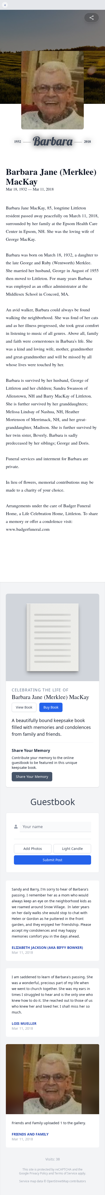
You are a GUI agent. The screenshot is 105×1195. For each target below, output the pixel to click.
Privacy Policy (39, 1173)
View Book (24, 707)
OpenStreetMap (58, 1181)
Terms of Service (65, 1173)
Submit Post (52, 859)
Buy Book (50, 707)
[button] (52, 1079)
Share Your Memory (32, 776)
